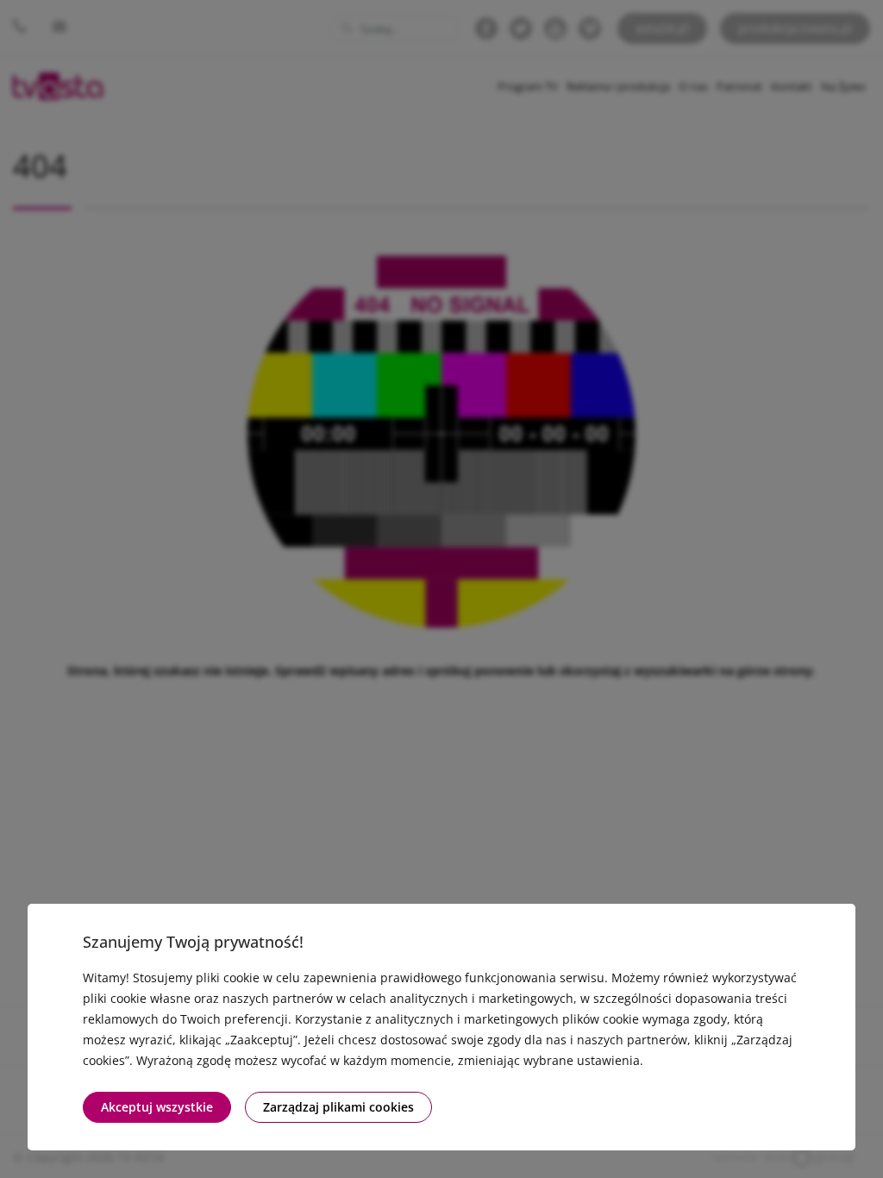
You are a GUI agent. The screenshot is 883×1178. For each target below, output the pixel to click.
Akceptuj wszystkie (157, 1107)
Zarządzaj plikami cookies (338, 1107)
